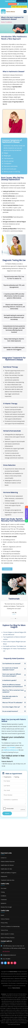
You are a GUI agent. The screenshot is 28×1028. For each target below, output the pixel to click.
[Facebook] (2, 963)
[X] (5, 963)
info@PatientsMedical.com (10, 750)
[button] (25, 11)
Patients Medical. (13, 971)
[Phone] (26, 520)
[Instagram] (15, 963)
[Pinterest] (11, 963)
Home (3, 22)
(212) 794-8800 (11, 747)
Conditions (9, 22)
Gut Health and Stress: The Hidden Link (14, 646)
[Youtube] (8, 963)
